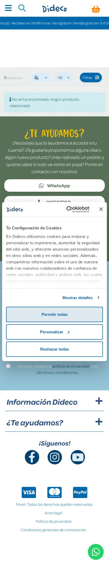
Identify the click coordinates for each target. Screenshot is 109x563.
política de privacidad (70, 366)
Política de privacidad (53, 521)
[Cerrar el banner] (101, 209)
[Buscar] (20, 8)
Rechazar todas (54, 349)
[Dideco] (54, 8)
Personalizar (51, 331)
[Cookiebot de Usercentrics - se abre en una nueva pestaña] (67, 209)
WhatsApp (58, 185)
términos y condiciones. (58, 372)
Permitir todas (55, 314)
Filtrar (87, 77)
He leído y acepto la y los (58, 369)
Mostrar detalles (77, 297)
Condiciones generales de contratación (53, 529)
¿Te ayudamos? (35, 422)
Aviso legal (53, 512)
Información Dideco (42, 402)
